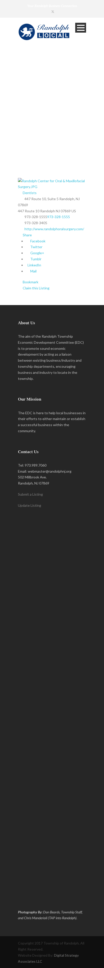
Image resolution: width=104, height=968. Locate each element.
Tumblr (35, 259)
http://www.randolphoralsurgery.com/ (54, 229)
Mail (33, 271)
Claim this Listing (35, 288)
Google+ (37, 253)
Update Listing (29, 505)
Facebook (37, 241)
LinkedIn (34, 265)
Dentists (29, 193)
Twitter (36, 247)
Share (27, 235)
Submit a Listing (30, 494)
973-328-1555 (58, 217)
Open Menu (80, 28)
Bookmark (30, 282)
